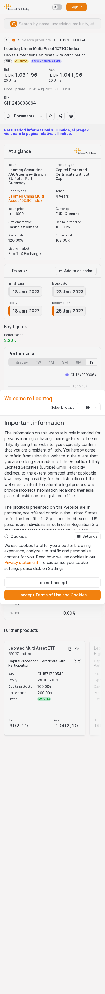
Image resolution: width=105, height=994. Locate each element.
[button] (87, 536)
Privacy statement (21, 562)
